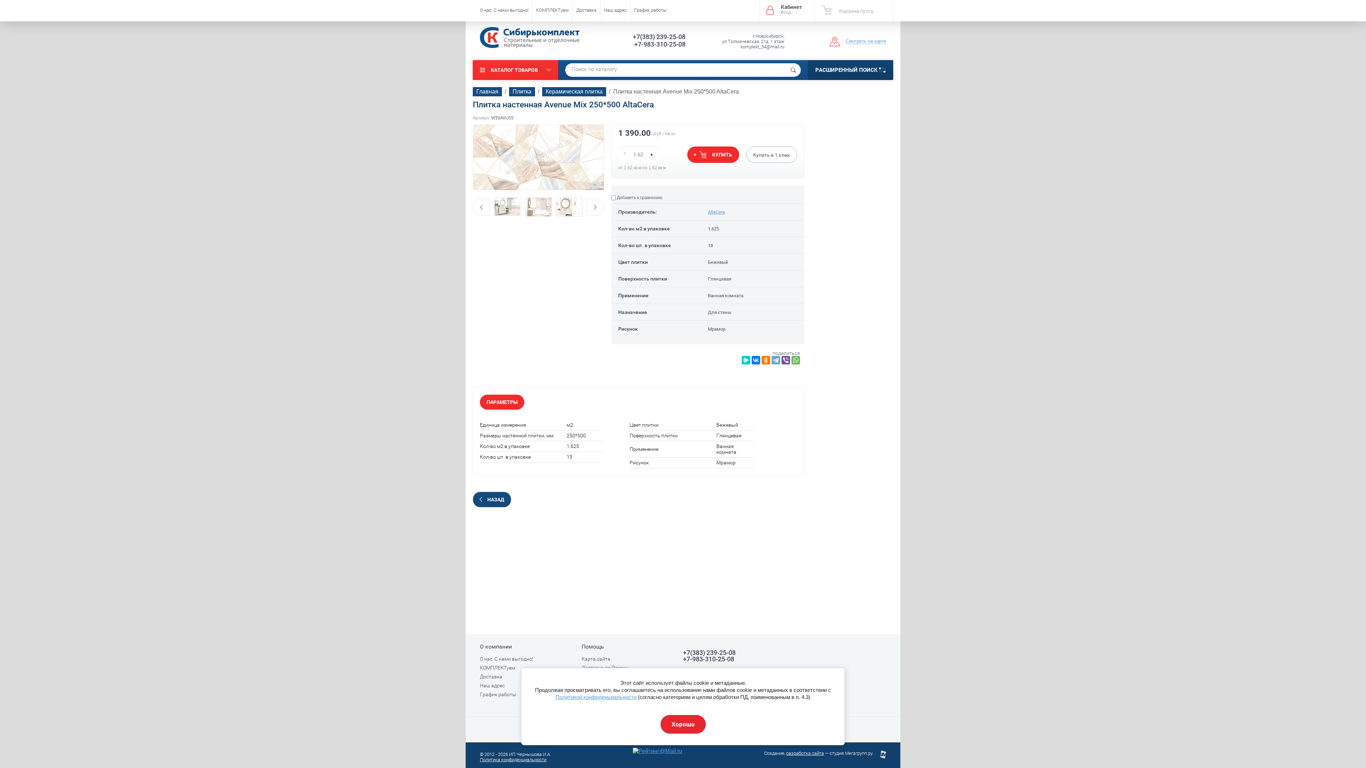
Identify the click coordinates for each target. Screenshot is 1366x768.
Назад (495, 499)
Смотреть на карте (866, 41)
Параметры (502, 402)
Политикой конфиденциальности (596, 697)
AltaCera (716, 212)
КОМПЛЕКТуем (552, 10)
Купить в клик (771, 155)
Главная (487, 92)
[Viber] (786, 360)
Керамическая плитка (574, 92)
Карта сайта (596, 659)
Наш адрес (615, 10)
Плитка (522, 92)
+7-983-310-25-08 (659, 44)
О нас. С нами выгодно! (504, 10)
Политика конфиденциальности (513, 759)
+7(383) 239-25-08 (659, 37)
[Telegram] (776, 360)
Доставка (586, 10)
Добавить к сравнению (639, 197)
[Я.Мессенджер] (746, 360)
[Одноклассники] (766, 360)
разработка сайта (805, 753)
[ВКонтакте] (756, 360)
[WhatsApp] (795, 360)
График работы (650, 10)
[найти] (793, 70)
